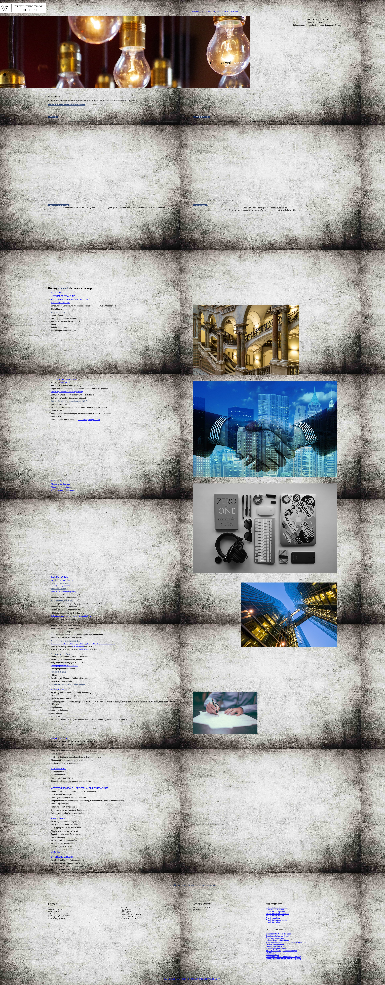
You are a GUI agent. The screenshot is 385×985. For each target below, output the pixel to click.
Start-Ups (270, 953)
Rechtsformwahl (65, 382)
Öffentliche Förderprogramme (63, 490)
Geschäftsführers (300, 942)
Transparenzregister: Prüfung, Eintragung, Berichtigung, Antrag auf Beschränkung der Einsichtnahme (83, 644)
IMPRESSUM (216, 979)
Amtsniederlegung (58, 672)
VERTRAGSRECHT (60, 689)
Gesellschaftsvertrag (274, 947)
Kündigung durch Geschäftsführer (64, 666)
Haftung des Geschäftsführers (278, 940)
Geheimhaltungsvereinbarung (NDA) (65, 641)
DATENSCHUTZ (205, 979)
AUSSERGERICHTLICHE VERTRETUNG (69, 299)
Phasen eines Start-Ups (60, 484)
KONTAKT (235, 11)
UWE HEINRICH (183, 979)
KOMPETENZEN (212, 11)
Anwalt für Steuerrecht (275, 916)
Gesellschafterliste (78, 647)
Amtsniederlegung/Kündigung (278, 942)
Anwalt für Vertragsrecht (275, 912)
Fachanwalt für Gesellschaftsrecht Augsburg (283, 957)
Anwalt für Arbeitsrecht (275, 918)
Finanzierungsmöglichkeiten (89, 420)
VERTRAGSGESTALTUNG (63, 296)
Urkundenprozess (58, 312)
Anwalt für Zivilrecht (274, 922)
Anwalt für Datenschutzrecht (277, 920)
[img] (23, 8)
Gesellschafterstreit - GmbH (62, 601)
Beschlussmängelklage (275, 938)
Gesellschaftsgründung (60, 586)
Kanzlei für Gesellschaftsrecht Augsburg (283, 959)
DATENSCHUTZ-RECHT (62, 857)
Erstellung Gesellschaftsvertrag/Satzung (67, 392)
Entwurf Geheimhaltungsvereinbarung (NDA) (69, 401)
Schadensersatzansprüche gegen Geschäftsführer (71, 616)
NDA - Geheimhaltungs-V (281, 951)
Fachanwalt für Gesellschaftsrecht (276, 908)
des (291, 942)
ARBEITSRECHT (58, 818)
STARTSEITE (196, 11)
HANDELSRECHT (59, 738)
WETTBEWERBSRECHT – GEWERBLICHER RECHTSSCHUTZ (79, 788)
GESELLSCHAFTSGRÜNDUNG (64, 379)
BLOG (224, 11)
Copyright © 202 (169, 979)
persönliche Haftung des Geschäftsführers (68, 684)
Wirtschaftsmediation (272, 955)
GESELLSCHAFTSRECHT (63, 580)
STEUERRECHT (58, 768)
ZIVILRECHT (57, 852)
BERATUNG (56, 293)
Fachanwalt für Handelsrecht (275, 910)
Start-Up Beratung (58, 589)
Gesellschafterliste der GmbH (277, 936)
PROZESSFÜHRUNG (60, 303)
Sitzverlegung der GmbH (276, 949)
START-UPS (56, 481)
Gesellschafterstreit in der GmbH (279, 934)
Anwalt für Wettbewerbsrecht (277, 914)
